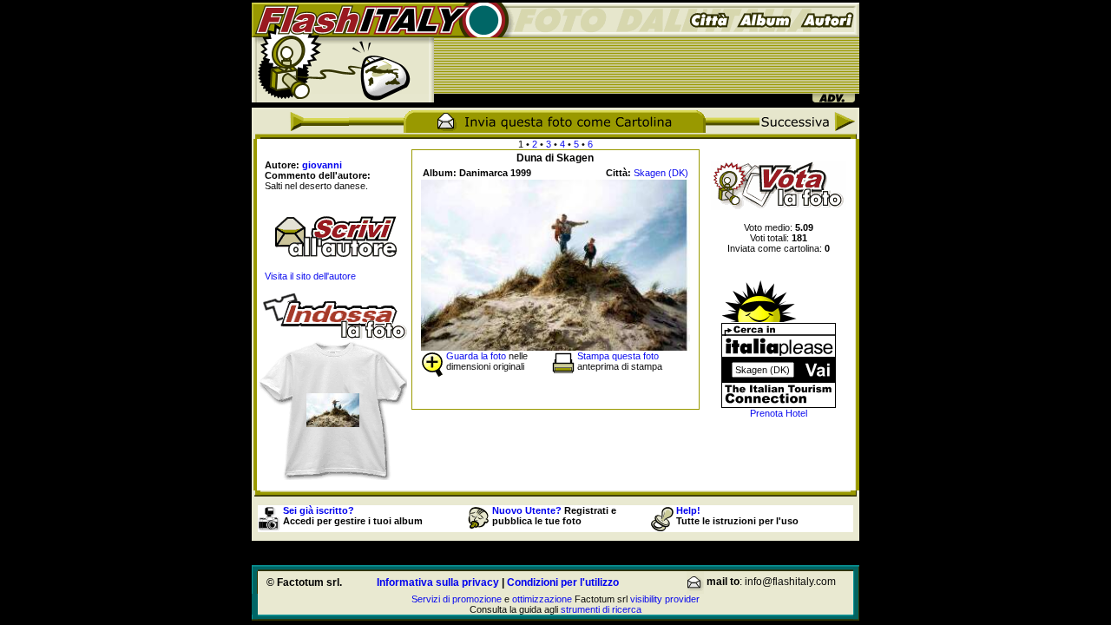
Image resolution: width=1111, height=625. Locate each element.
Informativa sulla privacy (438, 582)
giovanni (322, 165)
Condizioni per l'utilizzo (563, 582)
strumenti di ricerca (601, 609)
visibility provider (665, 599)
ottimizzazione (542, 599)
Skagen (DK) (661, 173)
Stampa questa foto (618, 356)
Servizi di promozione (456, 599)
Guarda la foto (476, 356)
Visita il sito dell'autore (310, 276)
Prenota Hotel (778, 413)
